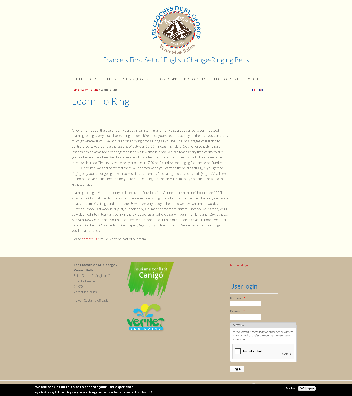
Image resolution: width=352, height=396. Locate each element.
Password (237, 311)
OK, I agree (307, 388)
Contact (251, 79)
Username (237, 298)
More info (147, 392)
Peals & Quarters (136, 79)
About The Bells (103, 79)
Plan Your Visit (226, 79)
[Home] (176, 54)
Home (79, 79)
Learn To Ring (167, 79)
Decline (290, 388)
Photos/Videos (196, 79)
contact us (90, 239)
